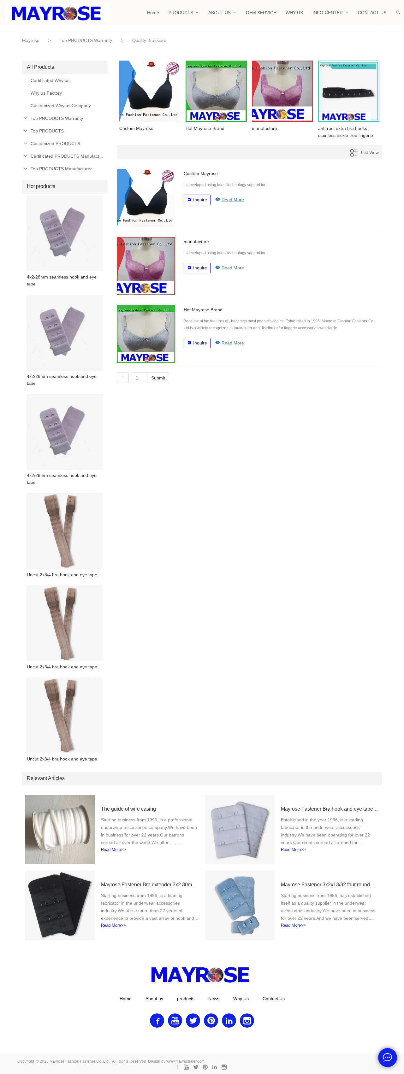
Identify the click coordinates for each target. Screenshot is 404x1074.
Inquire (200, 199)
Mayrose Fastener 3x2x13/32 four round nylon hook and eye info (330, 884)
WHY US (294, 12)
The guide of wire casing (128, 809)
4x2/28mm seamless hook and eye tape (62, 280)
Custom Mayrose (136, 128)
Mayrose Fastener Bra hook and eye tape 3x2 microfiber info (330, 809)
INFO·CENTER (327, 12)
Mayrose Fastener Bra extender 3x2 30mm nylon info (150, 884)
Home (153, 12)
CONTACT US (372, 12)
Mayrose (30, 40)
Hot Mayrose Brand (205, 128)
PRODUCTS (181, 12)
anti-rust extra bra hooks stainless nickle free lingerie (345, 132)
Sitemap (204, 1034)
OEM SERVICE (261, 12)
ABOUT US (219, 12)
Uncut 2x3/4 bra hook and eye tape (62, 574)
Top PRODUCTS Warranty (86, 40)
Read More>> (113, 849)
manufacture (264, 128)
